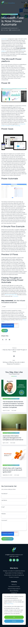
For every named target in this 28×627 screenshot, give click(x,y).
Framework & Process (14, 586)
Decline (14, 621)
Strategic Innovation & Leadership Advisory (14, 570)
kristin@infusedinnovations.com (10, 28)
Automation (4, 39)
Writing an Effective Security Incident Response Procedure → (14, 363)
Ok (14, 617)
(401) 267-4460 (14, 556)
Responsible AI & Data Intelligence (14, 573)
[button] (26, 2)
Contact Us (14, 592)
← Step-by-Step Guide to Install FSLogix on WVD (14, 350)
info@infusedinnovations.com (14, 554)
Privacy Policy (9, 603)
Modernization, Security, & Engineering (14, 575)
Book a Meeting (14, 590)
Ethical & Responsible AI (14, 588)
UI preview (15, 296)
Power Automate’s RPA (11, 294)
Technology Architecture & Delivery (10, 14)
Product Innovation (14, 577)
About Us (14, 584)
